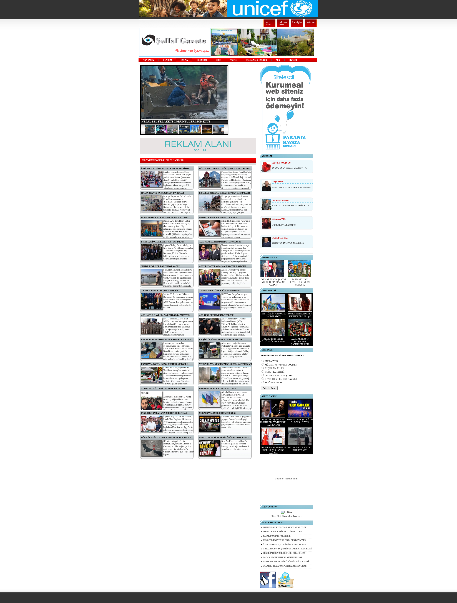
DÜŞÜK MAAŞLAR (274, 368)
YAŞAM (233, 60)
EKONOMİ (202, 60)
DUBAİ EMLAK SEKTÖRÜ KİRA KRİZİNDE (291, 188)
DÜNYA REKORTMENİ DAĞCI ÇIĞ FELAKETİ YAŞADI (224, 168)
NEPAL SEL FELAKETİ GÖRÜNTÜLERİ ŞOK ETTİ (286, 562)
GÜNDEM (167, 60)
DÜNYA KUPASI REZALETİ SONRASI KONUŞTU (300, 282)
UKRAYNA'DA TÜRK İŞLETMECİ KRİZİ (217, 413)
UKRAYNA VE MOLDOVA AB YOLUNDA (218, 388)
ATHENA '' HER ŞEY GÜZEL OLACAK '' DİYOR (300, 421)
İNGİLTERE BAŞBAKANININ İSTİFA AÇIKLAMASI (164, 413)
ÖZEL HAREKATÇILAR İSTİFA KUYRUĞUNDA (285, 545)
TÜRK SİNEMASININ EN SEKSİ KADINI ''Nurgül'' (300, 315)
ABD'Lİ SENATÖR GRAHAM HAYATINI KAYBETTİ (222, 266)
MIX (278, 60)
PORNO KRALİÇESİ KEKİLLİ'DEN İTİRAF (283, 532)
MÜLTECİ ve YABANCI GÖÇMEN (281, 365)
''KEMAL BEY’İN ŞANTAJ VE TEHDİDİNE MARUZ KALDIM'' (273, 282)
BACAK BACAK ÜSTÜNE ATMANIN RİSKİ (282, 557)
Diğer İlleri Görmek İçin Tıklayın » (287, 516)
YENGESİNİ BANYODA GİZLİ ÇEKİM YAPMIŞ (284, 540)
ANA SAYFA (148, 60)
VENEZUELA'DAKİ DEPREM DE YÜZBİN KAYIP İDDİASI (225, 364)
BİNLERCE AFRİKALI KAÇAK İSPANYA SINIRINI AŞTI (224, 193)
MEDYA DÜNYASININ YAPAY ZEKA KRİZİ (218, 217)
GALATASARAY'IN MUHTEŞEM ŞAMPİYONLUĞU (300, 342)
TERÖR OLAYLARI (274, 382)
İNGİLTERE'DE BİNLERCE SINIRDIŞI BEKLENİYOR (165, 168)
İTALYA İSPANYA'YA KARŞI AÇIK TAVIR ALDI (162, 193)
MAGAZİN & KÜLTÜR (256, 60)
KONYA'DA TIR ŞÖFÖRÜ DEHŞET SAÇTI (300, 448)
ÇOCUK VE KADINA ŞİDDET (279, 375)
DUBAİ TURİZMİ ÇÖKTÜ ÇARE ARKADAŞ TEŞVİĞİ (165, 217)
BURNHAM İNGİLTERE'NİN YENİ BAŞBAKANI (162, 242)
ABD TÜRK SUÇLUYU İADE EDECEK (216, 315)
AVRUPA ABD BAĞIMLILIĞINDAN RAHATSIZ (220, 291)
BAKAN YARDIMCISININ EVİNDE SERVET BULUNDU (166, 340)
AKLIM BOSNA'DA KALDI (284, 225)
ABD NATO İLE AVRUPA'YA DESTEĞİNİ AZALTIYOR (165, 315)
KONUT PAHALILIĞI (275, 372)
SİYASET (293, 60)
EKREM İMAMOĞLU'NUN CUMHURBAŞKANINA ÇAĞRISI (273, 450)
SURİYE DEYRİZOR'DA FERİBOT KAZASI (160, 266)
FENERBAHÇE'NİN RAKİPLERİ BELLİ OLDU (284, 553)
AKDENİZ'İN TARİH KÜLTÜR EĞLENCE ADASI (273, 340)
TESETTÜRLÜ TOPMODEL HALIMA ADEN (273, 315)
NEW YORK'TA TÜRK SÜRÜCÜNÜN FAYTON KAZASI (224, 437)
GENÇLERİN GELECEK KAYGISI (281, 379)
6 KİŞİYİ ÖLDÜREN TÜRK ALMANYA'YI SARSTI (221, 340)
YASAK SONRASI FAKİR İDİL (276, 536)
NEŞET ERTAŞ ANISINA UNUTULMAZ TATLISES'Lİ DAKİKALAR (273, 422)
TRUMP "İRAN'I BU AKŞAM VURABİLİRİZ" (161, 291)
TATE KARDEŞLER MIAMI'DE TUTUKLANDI (220, 242)
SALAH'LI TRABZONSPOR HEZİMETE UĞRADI (285, 566)
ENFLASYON (271, 361)
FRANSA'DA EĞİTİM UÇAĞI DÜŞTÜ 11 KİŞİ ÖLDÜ (164, 364)
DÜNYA (184, 60)
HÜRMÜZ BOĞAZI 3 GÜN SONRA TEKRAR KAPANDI (166, 437)
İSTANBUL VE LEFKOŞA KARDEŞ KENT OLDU (285, 527)
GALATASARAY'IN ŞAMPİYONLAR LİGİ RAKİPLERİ (287, 549)
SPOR (218, 60)
